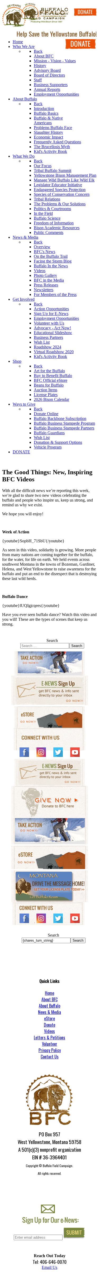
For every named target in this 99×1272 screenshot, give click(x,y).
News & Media (49, 1012)
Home (49, 993)
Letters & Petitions (49, 1037)
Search (52, 640)
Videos (49, 1031)
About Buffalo (49, 1006)
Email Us (49, 1267)
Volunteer (49, 1044)
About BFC (49, 999)
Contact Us (50, 1056)
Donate (49, 1025)
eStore (49, 1018)
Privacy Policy (50, 1050)
